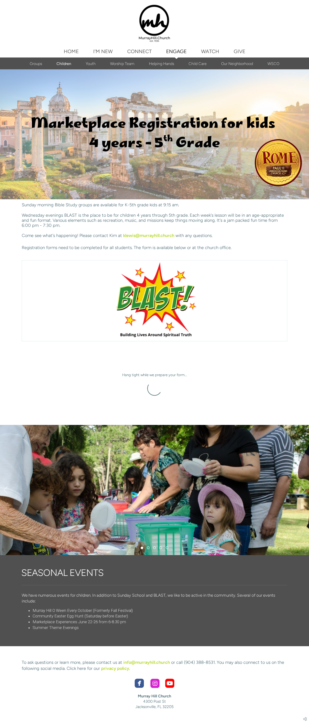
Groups (36, 63)
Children (63, 63)
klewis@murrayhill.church (148, 235)
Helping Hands (161, 63)
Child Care (198, 63)
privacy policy (115, 668)
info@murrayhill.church (146, 662)
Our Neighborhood (237, 63)
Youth (91, 63)
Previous (5, 490)
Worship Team (122, 63)
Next (303, 490)
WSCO (273, 63)
